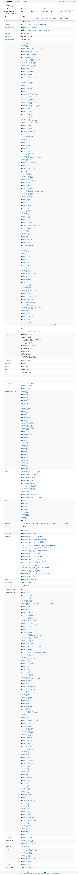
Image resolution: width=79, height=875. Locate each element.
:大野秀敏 (25, 167)
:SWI (25, 414)
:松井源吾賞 (26, 766)
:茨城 (25, 463)
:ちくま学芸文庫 (27, 73)
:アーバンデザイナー (28, 612)
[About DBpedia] (8, 1)
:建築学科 (25, 185)
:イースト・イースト (28, 80)
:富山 (25, 445)
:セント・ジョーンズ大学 (28, 626)
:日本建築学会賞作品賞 (28, 452)
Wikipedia (31, 873)
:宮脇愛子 (25, 695)
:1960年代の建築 (27, 595)
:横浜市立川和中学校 (28, 241)
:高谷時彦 (25, 291)
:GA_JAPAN (26, 831)
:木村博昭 (25, 752)
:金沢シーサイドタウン (28, 294)
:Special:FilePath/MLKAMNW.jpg (30, 565)
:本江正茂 (25, 754)
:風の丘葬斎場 (26, 287)
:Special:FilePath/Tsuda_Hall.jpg (30, 574)
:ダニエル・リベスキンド (28, 627)
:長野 (25, 465)
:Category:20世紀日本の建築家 (29, 302)
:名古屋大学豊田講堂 (28, 153)
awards (7, 334)
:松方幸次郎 (26, 769)
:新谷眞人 (25, 734)
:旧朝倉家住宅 (26, 746)
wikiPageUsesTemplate (10, 391)
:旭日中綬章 (26, 313)
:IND (25, 400)
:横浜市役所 (26, 779)
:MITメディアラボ (27, 606)
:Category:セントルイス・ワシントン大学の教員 (33, 49)
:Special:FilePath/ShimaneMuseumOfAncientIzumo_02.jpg (35, 550)
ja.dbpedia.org (42, 8)
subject (7, 471)
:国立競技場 (26, 156)
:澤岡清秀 (25, 785)
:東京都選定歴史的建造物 (28, 763)
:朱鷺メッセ (26, 216)
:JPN (25, 402)
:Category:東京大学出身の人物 (29, 65)
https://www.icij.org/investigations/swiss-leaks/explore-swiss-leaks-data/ (36, 30)
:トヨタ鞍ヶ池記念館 (28, 100)
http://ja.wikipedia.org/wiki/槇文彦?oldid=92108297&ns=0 (33, 533)
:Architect (24, 506)
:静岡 (25, 466)
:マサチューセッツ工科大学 (29, 644)
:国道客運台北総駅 (27, 318)
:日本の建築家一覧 (27, 735)
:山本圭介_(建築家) (27, 177)
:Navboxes (26, 406)
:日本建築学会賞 (27, 207)
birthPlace (8, 363)
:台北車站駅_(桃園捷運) (28, 308)
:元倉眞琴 (25, 140)
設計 (8, 846)
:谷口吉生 (25, 274)
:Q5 (24, 517)
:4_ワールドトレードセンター (29, 296)
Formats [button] (25, 1)
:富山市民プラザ (27, 176)
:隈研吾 (25, 816)
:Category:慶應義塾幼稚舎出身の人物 (31, 59)
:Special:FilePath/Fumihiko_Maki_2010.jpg (32, 556)
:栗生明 (25, 233)
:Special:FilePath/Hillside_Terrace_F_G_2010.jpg (34, 561)
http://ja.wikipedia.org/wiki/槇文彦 (28, 582)
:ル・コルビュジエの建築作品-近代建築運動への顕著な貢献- (35, 652)
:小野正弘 (25, 703)
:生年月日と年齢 (27, 419)
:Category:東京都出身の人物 (29, 66)
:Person (24, 505)
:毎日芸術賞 (26, 244)
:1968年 (25, 46)
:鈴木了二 (25, 808)
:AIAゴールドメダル (27, 299)
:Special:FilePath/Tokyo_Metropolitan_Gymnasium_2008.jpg (36, 571)
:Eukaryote (25, 501)
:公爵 (24, 142)
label (6, 526)
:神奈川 (25, 457)
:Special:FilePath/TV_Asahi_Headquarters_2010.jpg (34, 539)
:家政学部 (25, 173)
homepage (7, 579)
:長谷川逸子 (26, 811)
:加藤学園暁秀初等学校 (28, 147)
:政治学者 (25, 197)
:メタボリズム (26, 648)
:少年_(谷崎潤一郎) (27, 705)
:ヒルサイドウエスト (28, 108)
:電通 (24, 282)
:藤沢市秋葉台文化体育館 (28, 273)
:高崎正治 (25, 288)
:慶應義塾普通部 (27, 196)
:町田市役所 (26, 788)
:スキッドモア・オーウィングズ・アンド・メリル (33, 89)
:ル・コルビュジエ (27, 651)
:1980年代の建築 (27, 598)
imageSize (8, 369)
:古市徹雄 (25, 150)
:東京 (25, 454)
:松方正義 (25, 230)
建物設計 (9, 840)
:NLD (25, 405)
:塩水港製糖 (26, 319)
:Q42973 (25, 503)
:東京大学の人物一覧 (28, 760)
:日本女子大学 (26, 205)
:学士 (24, 171)
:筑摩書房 (25, 270)
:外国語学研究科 (27, 163)
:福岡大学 (25, 262)
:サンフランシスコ (27, 86)
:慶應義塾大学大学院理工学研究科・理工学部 (32, 191)
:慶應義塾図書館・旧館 (28, 726)
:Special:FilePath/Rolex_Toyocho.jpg (31, 568)
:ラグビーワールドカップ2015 (29, 120)
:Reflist (25, 411)
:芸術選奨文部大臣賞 (28, 316)
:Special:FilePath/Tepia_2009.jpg (31, 570)
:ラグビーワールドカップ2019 (29, 122)
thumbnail (7, 24)
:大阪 (25, 442)
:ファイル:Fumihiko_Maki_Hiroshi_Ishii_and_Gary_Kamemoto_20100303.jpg (39, 324)
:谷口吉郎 (25, 276)
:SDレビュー (26, 607)
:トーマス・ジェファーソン (29, 102)
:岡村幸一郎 (26, 709)
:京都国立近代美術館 (28, 136)
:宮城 (25, 443)
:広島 (25, 448)
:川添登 (25, 715)
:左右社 (25, 717)
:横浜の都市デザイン (28, 777)
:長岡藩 (25, 277)
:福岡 (25, 460)
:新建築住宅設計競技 (28, 732)
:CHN (25, 394)
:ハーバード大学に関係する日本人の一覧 (31, 105)
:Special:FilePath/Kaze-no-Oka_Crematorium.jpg (34, 542)
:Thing (24, 500)
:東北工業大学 (26, 765)
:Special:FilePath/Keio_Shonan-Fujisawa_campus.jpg (35, 564)
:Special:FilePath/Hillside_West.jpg (31, 562)
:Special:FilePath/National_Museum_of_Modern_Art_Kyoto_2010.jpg (38, 544)
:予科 (24, 134)
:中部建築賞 (26, 660)
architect (9, 837)
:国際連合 (25, 160)
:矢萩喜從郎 (26, 789)
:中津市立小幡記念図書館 (28, 131)
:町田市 (25, 253)
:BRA (25, 391)
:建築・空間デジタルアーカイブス (30, 720)
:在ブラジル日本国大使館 (28, 162)
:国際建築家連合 (27, 681)
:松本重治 (25, 231)
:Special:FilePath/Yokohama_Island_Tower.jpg (33, 548)
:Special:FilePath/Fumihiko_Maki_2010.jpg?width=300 (35, 24)
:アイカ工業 (26, 611)
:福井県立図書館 (27, 261)
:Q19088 (25, 514)
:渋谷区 (25, 248)
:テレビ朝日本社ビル (28, 99)
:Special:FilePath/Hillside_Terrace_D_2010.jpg (33, 559)
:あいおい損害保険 (27, 71)
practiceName (9, 378)
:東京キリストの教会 (28, 219)
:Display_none (26, 399)
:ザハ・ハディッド (27, 88)
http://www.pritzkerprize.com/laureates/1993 (31, 29)
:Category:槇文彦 (27, 68)
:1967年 (25, 45)
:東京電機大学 (26, 228)
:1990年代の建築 (27, 600)
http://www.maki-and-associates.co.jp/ (29, 27)
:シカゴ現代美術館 (27, 618)
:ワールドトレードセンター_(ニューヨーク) (32, 123)
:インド (25, 79)
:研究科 (25, 257)
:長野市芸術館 (26, 281)
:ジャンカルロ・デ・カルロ (29, 620)
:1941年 (25, 43)
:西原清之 (25, 802)
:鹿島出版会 (26, 293)
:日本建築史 (26, 738)
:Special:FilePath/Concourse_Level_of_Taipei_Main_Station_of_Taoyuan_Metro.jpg (40, 554)
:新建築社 (25, 200)
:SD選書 (25, 304)
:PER (25, 409)
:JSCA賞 (25, 604)
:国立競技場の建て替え (28, 680)
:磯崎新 (25, 259)
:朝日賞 (25, 213)
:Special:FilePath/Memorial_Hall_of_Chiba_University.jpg (35, 567)
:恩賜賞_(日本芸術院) (28, 188)
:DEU (25, 397)
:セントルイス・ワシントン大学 (30, 94)
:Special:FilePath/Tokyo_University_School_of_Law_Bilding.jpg (36, 573)
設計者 (8, 849)
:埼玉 (25, 439)
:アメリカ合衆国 (27, 74)
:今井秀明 (25, 664)
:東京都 (25, 227)
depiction (7, 536)
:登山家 (25, 254)
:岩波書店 (25, 179)
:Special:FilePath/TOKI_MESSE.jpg (31, 553)
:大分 (25, 440)
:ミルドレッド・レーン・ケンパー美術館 (31, 646)
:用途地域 (25, 251)
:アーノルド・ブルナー (28, 76)
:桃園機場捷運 (26, 234)
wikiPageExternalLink (9, 27)
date (7, 366)
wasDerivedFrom (9, 533)
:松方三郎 (25, 768)
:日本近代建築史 (27, 745)
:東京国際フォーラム (28, 222)
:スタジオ (25, 91)
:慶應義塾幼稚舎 (27, 194)
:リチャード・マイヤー (28, 649)
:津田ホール (26, 247)
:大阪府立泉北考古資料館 (28, 168)
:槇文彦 (26, 529)
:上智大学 (25, 126)
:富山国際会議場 (27, 174)
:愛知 (25, 449)
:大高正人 (25, 692)
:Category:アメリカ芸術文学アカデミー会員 (32, 48)
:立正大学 (25, 264)
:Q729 (24, 518)
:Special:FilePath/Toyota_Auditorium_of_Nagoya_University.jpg (36, 547)
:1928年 (25, 42)
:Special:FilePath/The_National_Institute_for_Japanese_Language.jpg (38, 551)
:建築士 (25, 183)
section (7, 380)
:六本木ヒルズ (26, 143)
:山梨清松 (25, 708)
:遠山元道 (25, 806)
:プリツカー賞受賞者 (28, 422)
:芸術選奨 (25, 797)
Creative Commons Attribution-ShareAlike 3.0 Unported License (49, 873)
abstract (7, 18)
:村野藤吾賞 (26, 217)
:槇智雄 (25, 236)
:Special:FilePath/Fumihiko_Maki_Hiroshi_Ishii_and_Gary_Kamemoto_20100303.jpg (41, 558)
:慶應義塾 (25, 190)
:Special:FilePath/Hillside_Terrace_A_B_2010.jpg (34, 536)
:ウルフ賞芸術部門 (27, 82)
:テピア (25, 97)
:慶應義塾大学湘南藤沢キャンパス (30, 193)
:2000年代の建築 (27, 601)
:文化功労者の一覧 (27, 731)
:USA (25, 416)
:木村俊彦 (25, 751)
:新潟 (25, 451)
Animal (13, 8)
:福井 (25, 459)
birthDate (7, 21)
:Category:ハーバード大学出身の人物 (31, 53)
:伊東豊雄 (25, 666)
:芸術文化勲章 (26, 271)
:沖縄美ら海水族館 (27, 245)
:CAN (25, 392)
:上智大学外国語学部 (28, 128)
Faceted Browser (62, 1)
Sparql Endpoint (71, 1)
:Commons (26, 395)
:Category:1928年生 (27, 301)
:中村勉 (25, 130)
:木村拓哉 (25, 214)
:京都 (25, 436)
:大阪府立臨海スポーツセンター (30, 170)
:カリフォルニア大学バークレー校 (30, 83)
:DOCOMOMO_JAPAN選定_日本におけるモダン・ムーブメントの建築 (37, 603)
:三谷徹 (25, 657)
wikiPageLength (8, 36)
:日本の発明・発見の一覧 (28, 737)
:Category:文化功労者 (28, 60)
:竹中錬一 (25, 268)
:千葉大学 (25, 148)
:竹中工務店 (26, 265)
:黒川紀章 (25, 823)
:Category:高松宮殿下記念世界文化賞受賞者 (32, 307)
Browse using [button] (17, 1)
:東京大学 (25, 224)
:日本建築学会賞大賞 (28, 428)
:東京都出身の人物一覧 (28, 762)
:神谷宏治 (25, 792)
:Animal (24, 508)
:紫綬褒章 (25, 314)
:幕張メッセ (26, 182)
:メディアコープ (27, 119)
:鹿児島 (25, 468)
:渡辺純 (25, 783)
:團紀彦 (25, 685)
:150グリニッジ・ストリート (29, 311)
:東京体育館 (26, 220)
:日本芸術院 (26, 208)
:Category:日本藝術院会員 (29, 62)
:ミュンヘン (26, 117)
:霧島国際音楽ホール (28, 284)
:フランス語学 (26, 111)
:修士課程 (25, 310)
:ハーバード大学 (27, 103)
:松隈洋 (25, 321)
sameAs (7, 529)
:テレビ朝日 (26, 631)
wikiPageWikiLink (9, 42)
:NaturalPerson (25, 512)
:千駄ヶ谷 (25, 672)
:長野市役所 (26, 279)
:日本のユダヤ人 (27, 204)
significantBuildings (10, 383)
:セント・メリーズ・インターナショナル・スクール (34, 96)
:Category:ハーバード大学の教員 (30, 51)
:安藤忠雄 (25, 694)
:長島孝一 (25, 809)
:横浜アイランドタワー (28, 239)
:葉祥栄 (25, 799)
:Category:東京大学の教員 (29, 63)
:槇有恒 (25, 237)
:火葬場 (25, 786)
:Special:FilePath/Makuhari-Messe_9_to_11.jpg (33, 541)
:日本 (24, 202)
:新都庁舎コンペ (27, 829)
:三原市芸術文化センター (28, 125)
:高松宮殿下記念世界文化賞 (29, 290)
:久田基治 (25, 592)
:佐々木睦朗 (26, 668)
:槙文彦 (25, 589)
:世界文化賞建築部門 (28, 426)
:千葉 (25, 437)
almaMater (8, 327)
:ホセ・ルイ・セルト (28, 116)
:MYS (25, 403)
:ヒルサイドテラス (27, 110)
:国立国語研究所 (27, 154)
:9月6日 (25, 298)
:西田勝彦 (25, 803)
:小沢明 (25, 701)
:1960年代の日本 (27, 597)
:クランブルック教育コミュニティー (31, 85)
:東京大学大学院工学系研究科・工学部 (31, 225)
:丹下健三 (25, 133)
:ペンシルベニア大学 (28, 114)
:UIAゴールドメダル (27, 69)
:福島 (25, 462)
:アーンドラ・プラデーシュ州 (29, 77)
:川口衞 (25, 714)
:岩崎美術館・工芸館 (28, 711)
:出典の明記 (26, 417)
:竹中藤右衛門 (26, 267)
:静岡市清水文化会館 (28, 285)
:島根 (25, 446)
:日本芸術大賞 (26, 322)
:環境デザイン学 (27, 250)
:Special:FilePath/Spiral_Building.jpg (31, 576)
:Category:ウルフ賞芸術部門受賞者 (30, 305)
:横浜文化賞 (26, 242)
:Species (24, 509)
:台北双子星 (26, 151)
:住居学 (25, 137)
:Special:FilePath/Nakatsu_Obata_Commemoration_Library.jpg (36, 537)
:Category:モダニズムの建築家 (29, 56)
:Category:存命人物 (27, 57)
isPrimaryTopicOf (9, 582)
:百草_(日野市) (26, 256)
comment (7, 523)
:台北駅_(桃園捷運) (27, 674)
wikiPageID (7, 33)
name (7, 375)
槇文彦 (14, 5)
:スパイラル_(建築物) (28, 93)
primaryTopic (9, 867)
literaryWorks (8, 372)
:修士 (24, 139)
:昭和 (24, 211)
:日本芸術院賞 (26, 210)
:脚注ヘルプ (26, 420)
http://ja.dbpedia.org (27, 8)
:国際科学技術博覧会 (28, 159)
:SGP (25, 412)
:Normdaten (26, 408)
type (6, 500)
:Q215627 (25, 515)
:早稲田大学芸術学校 (28, 749)
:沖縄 (25, 456)
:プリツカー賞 (26, 113)
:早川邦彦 (25, 748)
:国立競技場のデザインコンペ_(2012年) (31, 157)
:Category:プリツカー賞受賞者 (29, 54)
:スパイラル (26, 621)
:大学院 (25, 165)
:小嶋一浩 (25, 700)
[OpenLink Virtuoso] (29, 871)
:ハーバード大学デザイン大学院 (30, 106)
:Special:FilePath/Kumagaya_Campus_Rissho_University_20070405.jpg (38, 545)
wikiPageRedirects (10, 589)
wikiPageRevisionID (9, 39)
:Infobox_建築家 (27, 434)
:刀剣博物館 (26, 145)
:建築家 (25, 187)
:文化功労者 (26, 199)
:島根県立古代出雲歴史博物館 (29, 180)
